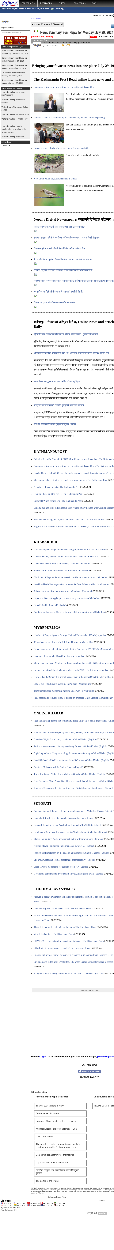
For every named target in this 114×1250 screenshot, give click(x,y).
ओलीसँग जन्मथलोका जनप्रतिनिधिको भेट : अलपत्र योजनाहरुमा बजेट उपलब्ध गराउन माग (71, 353)
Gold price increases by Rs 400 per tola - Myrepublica (59, 656)
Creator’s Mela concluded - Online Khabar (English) (58, 767)
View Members (36, 19)
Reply (76, 42)
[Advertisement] (15, 192)
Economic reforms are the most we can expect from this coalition (64, 87)
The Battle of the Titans (47, 1181)
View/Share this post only (89, 990)
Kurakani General (52, 24)
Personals (27, 3)
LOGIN (93, 3)
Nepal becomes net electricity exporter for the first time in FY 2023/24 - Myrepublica (73, 649)
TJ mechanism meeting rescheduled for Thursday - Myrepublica (64, 642)
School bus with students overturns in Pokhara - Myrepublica (62, 684)
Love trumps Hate (44, 1136)
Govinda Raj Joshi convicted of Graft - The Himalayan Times (62, 908)
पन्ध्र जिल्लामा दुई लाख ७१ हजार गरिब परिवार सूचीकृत (57, 381)
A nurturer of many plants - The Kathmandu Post (57, 487)
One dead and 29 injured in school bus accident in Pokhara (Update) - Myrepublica (72, 677)
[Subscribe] (85, 42)
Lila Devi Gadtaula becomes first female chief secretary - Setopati (64, 860)
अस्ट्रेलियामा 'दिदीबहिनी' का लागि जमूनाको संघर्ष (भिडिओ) (58, 291)
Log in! (43, 1056)
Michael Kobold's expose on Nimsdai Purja (56, 1129)
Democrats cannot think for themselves (55, 1155)
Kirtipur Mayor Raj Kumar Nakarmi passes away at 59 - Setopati (64, 846)
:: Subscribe (5, 145)
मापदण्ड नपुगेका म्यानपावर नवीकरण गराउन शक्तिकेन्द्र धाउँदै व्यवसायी (63, 270)
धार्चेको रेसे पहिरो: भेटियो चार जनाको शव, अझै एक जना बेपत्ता (59, 227)
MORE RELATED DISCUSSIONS (11, 32)
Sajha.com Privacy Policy (57, 1197)
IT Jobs (62, 3)
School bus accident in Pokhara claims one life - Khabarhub (62, 570)
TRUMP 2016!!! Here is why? (50, 1106)
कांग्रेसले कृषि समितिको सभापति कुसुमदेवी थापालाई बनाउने (59, 405)
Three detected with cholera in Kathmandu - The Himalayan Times (65, 927)
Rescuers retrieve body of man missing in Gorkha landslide (61, 148)
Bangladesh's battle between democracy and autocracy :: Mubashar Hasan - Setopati (73, 811)
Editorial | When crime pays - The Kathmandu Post (57, 501)
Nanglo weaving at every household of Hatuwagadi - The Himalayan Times (69, 973)
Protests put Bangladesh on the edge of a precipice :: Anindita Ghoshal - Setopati (71, 853)
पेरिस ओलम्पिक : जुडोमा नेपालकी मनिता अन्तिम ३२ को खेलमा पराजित (63, 259)
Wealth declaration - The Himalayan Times (54, 934)
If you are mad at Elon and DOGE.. (52, 1163)
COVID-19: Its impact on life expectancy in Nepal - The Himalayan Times (69, 941)
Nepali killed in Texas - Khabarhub (50, 605)
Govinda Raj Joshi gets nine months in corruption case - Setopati (64, 818)
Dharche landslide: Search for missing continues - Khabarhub (62, 563)
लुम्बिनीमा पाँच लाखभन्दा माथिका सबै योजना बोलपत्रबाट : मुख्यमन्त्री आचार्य (66, 334)
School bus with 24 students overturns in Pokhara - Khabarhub (63, 591)
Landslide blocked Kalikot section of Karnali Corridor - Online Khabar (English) (71, 760)
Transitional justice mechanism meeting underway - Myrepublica (64, 691)
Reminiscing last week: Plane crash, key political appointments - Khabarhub (69, 612)
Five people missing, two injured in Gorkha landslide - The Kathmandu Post (69, 519)
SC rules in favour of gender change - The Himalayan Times (62, 948)
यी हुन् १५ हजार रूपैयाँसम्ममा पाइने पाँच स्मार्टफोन (54, 302)
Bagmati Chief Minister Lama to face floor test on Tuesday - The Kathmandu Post (72, 526)
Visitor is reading (15, 114)
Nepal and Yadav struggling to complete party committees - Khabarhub (67, 598)
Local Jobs (78, 3)
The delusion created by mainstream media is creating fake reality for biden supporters (58, 1146)
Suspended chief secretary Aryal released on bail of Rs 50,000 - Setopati (67, 825)
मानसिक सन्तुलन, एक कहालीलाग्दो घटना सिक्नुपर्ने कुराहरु (57, 1172)
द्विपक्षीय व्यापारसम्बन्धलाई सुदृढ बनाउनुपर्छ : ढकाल (55, 424)
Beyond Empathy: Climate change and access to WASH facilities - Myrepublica (71, 670)
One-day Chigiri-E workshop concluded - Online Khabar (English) (65, 739)
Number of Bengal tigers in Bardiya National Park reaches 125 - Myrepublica (70, 635)
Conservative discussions (48, 1113)
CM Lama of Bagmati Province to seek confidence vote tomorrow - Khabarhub (71, 577)
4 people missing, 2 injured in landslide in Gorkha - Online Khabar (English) (69, 774)
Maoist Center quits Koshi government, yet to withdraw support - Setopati (68, 839)
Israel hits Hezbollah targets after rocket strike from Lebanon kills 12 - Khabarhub (72, 584)
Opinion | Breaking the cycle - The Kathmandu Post (58, 494)
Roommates (46, 3)
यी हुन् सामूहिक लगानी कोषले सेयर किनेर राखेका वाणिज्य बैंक (59, 248)
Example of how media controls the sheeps (56, 1121)
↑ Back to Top (100, 1244)
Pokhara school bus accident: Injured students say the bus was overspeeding (69, 117)
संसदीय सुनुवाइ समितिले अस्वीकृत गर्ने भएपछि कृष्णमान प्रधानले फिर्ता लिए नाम (66, 237)
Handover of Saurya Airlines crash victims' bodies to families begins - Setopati (70, 832)
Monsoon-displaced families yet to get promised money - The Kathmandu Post (70, 480)
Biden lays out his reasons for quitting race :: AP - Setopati (61, 866)
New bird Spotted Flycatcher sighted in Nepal (55, 178)
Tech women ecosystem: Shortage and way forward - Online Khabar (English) (70, 746)
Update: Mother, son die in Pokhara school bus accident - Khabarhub (66, 556)
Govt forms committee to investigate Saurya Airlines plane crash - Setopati (68, 873)
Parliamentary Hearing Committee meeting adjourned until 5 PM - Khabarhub (70, 549)
